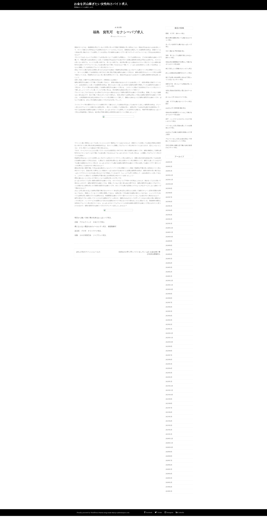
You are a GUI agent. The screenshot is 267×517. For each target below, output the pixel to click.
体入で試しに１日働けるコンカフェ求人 (179, 68)
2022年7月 (169, 355)
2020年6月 (169, 465)
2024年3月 (169, 267)
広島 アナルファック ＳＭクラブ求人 (90, 222)
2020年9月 (169, 452)
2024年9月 (169, 241)
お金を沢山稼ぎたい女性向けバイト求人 (101, 3)
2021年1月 (169, 434)
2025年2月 (169, 219)
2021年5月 (169, 416)
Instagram (170, 512)
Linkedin (181, 512)
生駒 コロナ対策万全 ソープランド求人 (90, 235)
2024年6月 (169, 254)
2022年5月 (169, 364)
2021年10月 (169, 394)
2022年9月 (169, 346)
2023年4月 (169, 315)
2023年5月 (169, 311)
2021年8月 (169, 403)
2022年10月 (169, 342)
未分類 (119, 27)
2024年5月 (169, 258)
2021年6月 (169, 412)
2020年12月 (169, 438)
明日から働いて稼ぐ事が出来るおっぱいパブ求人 (93, 218)
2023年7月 (169, 302)
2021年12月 (169, 386)
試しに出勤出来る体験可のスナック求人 (179, 73)
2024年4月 (169, 263)
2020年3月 (169, 478)
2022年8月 (169, 351)
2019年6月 (169, 487)
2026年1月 (169, 171)
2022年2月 (169, 377)
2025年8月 (169, 193)
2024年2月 (169, 272)
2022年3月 (169, 373)
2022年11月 (169, 337)
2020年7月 (169, 460)
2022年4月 (169, 368)
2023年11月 (169, 285)
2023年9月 (169, 294)
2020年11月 (169, 443)
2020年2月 (169, 482)
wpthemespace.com (122, 512)
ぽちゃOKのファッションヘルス (88, 252)
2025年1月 (169, 223)
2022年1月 (169, 381)
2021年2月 (169, 430)
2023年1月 (169, 329)
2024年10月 (169, 236)
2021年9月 (169, 399)
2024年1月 (169, 276)
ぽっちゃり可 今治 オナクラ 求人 (176, 97)
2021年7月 (169, 408)
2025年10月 (169, 184)
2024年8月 (169, 245)
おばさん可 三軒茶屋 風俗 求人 (176, 108)
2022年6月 (169, 359)
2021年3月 (169, 425)
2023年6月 (169, 307)
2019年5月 (169, 491)
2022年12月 (169, 333)
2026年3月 (169, 162)
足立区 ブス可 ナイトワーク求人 (88, 231)
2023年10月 (169, 289)
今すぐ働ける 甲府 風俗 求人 (175, 51)
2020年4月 (169, 473)
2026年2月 (169, 166)
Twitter (159, 512)
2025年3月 (169, 215)
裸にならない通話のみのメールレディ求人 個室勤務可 (95, 226)
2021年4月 (169, 421)
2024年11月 (169, 232)
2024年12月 (169, 228)
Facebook (149, 512)
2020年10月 (169, 447)
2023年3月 (169, 320)
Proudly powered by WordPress (87, 512)
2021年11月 (169, 390)
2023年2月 (169, 324)
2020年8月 (169, 456)
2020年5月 (169, 469)
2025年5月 (169, 206)
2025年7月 (169, 197)
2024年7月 (169, 250)
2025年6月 (169, 201)
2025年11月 (169, 179)
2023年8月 (169, 298)
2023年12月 (169, 280)
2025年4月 (169, 210)
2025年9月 (169, 188)
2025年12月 (169, 175)
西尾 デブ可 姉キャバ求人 (175, 33)
